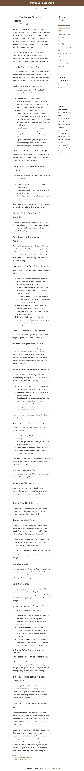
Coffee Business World (42, 3)
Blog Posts (17, 755)
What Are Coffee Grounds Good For (64, 37)
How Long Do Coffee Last (22, 759)
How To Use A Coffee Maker (23, 757)
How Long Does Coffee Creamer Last (64, 28)
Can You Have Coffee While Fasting (63, 63)
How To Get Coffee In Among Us (64, 47)
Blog (46, 8)
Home (38, 8)
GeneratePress (55, 768)
